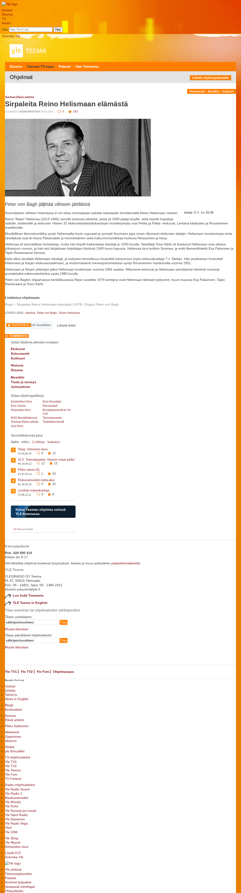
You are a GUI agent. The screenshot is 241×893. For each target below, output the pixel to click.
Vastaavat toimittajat (20, 887)
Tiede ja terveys (23, 382)
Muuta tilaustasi (16, 629)
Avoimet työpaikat (18, 882)
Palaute (65, 66)
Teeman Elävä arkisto (19, 97)
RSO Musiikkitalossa (24, 417)
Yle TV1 (11, 672)
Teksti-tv (11, 695)
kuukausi (54, 442)
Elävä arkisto (14, 720)
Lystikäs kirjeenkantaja (33, 490)
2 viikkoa (38, 442)
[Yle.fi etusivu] (10, 4)
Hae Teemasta (87, 66)
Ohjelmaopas (63, 672)
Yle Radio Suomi (17, 789)
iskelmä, (30, 313)
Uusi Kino (17, 426)
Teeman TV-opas (40, 66)
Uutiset (7, 10)
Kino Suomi (18, 405)
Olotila (9, 747)
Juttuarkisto (20, 387)
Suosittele (20, 325)
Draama (17, 370)
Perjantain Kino (21, 410)
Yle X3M (11, 832)
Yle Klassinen (15, 819)
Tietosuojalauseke (18, 874)
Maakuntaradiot (16, 798)
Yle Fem (42, 672)
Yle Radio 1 (13, 793)
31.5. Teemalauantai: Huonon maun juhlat (46, 459)
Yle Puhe (11, 806)
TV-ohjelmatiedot (17, 757)
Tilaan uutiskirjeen (18, 617)
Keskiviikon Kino (21, 401)
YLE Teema (17, 529)
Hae (5, 29)
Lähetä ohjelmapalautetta (210, 78)
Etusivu (16, 66)
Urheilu (10, 690)
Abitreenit (12, 732)
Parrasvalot (50, 405)
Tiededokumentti (53, 421)
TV (4, 19)
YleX (8, 827)
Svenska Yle (11, 36)
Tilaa (63, 622)
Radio (6, 23)
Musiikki (213, 91)
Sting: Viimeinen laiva (33, 449)
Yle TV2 (27, 672)
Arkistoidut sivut (16, 847)
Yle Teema (13, 770)
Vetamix (11, 741)
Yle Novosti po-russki (20, 811)
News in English (16, 699)
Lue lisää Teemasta (28, 595)
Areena (7, 14)
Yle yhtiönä (13, 869)
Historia (17, 365)
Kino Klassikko (52, 401)
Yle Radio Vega (16, 823)
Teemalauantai (52, 417)
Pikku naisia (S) (29, 469)
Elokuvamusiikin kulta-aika (36, 480)
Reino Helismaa (69, 313)
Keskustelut (13, 709)
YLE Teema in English (30, 603)
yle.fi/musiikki (14, 751)
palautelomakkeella (125, 563)
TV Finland (13, 779)
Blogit (9, 705)
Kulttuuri (228, 91)
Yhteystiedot (14, 891)
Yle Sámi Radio (16, 815)
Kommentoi (18, 336)
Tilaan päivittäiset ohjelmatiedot (28, 635)
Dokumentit (197, 91)
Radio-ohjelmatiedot (20, 785)
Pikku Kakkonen (17, 726)
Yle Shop (11, 838)
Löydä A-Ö (13, 853)
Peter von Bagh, (47, 313)
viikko (25, 442)
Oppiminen (13, 736)
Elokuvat (18, 349)
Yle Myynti (12, 842)
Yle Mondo (13, 802)
